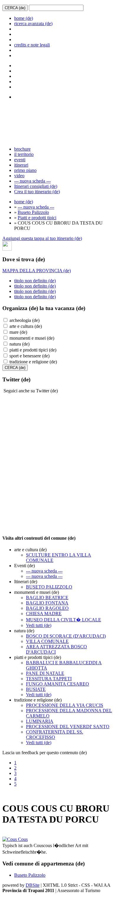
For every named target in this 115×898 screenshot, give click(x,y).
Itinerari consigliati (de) (35, 186)
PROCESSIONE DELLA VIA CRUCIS (64, 705)
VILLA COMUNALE (47, 641)
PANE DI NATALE (45, 673)
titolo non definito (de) (35, 280)
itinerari (21, 164)
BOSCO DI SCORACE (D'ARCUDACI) (66, 636)
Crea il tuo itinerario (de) (37, 191)
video (19, 175)
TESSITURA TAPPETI (49, 678)
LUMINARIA (39, 721)
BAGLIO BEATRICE (47, 597)
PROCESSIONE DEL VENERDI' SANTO (67, 726)
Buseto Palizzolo (33, 212)
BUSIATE (36, 689)
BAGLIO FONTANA (47, 602)
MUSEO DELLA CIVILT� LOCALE (63, 619)
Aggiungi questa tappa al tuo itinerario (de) (42, 238)
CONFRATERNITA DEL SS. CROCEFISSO (54, 734)
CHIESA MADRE (44, 613)
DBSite (33, 885)
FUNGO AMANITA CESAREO (57, 683)
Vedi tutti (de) (38, 625)
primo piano (25, 170)
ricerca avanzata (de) (33, 23)
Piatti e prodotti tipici (37, 217)
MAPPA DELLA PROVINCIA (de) (36, 270)
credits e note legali (32, 44)
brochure (22, 148)
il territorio (24, 154)
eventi (19, 159)
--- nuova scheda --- (32, 180)
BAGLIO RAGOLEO (47, 608)
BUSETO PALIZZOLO (49, 586)
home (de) (23, 18)
